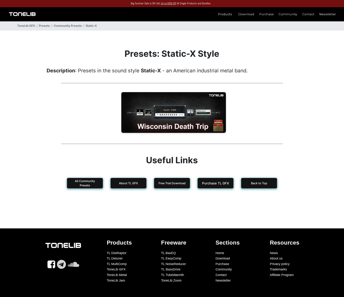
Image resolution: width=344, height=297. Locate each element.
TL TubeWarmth (172, 275)
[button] (215, 183)
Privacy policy (280, 264)
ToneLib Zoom (171, 280)
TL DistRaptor (116, 253)
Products (225, 14)
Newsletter (327, 14)
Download (246, 14)
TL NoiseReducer (173, 264)
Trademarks (278, 269)
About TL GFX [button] (128, 183)
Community (288, 14)
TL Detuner (115, 258)
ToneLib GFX (116, 269)
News (274, 253)
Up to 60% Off (168, 3)
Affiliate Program (282, 275)
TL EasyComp (171, 258)
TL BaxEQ (168, 253)
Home (220, 253)
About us (276, 258)
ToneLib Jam (116, 280)
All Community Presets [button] (85, 183)
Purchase (266, 14)
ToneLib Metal (117, 275)
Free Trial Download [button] (171, 183)
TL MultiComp (117, 264)
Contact (308, 14)
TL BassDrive (170, 269)
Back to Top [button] (259, 183)
